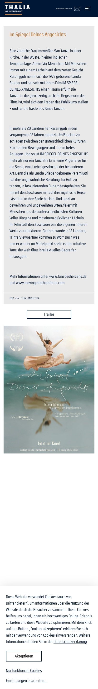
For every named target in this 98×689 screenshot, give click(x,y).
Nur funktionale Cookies (24, 670)
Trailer (49, 314)
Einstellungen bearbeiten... (26, 680)
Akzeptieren (24, 656)
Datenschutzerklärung (70, 641)
